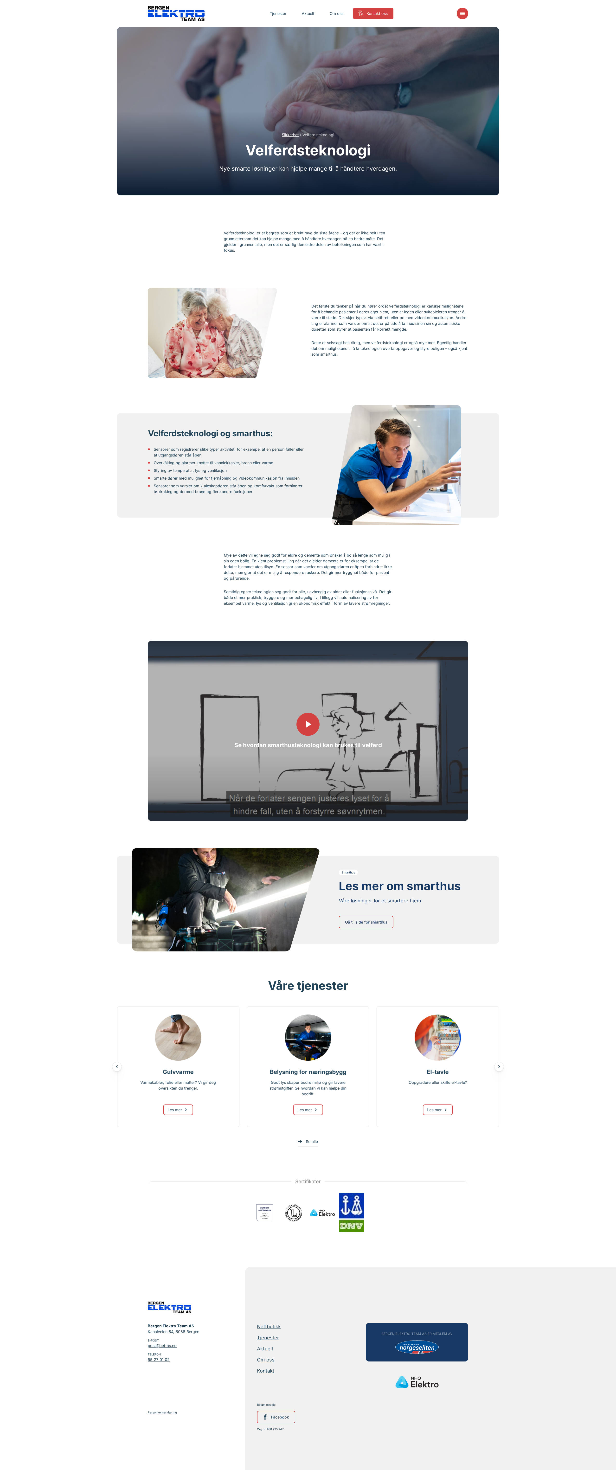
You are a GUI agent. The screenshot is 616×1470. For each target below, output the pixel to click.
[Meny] (462, 13)
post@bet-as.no (162, 1345)
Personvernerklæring (162, 1412)
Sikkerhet (290, 134)
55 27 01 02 (159, 1359)
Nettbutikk (269, 1326)
